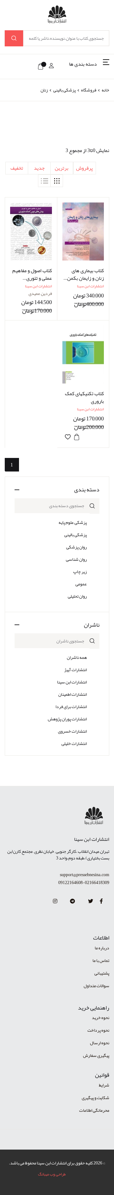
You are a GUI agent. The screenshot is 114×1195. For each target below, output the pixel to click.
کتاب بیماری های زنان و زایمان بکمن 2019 (85, 278)
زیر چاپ (80, 571)
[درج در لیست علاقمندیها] (67, 436)
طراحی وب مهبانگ (52, 1174)
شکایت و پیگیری (95, 1097)
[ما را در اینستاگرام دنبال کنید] (55, 901)
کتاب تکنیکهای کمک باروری (84, 397)
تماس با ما (100, 960)
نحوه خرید (100, 1017)
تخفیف (16, 168)
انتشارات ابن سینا (72, 681)
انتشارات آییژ (75, 669)
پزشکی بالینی (64, 89)
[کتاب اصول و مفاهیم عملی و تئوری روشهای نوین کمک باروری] (31, 231)
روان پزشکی (76, 546)
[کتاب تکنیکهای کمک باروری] (83, 354)
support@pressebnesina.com (84, 874)
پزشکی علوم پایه (73, 522)
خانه (105, 89)
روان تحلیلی (77, 596)
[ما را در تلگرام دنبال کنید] (72, 901)
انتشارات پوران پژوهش (67, 718)
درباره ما (102, 947)
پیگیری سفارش (96, 1055)
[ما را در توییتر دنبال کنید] (90, 901)
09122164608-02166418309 (83, 882)
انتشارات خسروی (72, 731)
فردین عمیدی (40, 293)
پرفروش (84, 168)
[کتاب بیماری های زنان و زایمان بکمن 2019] (83, 231)
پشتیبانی (101, 973)
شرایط (104, 1085)
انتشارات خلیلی (74, 743)
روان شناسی (76, 559)
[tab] (57, 181)
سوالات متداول (96, 985)
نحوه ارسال (99, 1042)
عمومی (81, 583)
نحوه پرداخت (98, 1030)
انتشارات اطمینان (72, 694)
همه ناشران (77, 657)
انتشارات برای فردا (71, 706)
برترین (61, 168)
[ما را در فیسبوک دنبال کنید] (101, 901)
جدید (39, 168)
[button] (89, 66)
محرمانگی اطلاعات (94, 1110)
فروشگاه (88, 89)
